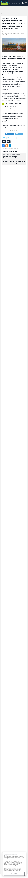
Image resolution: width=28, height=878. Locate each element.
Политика (9, 13)
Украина (14, 137)
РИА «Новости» (12, 88)
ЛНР (8, 137)
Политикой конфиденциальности (12, 870)
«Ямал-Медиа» (17, 127)
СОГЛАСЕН (14, 874)
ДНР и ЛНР (15, 120)
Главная (3, 13)
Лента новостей (6, 876)
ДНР (4, 137)
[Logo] (4, 3)
